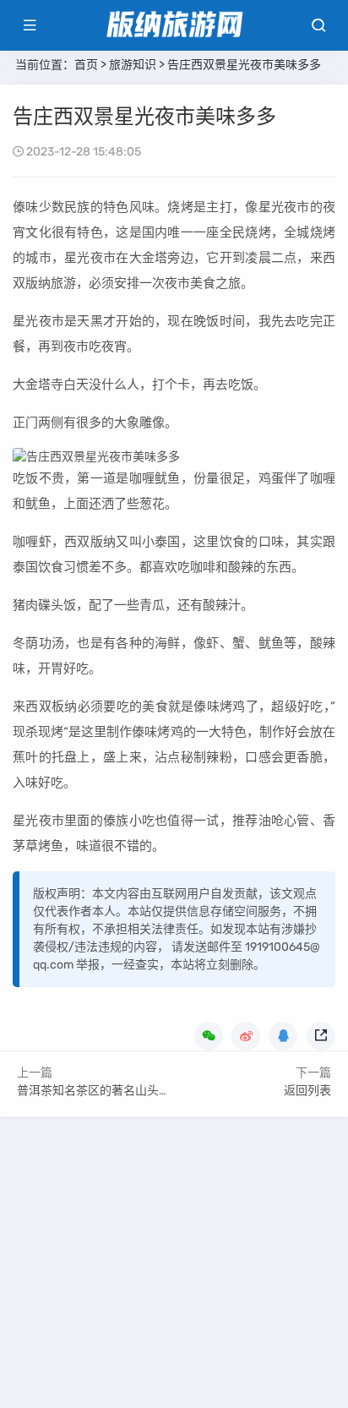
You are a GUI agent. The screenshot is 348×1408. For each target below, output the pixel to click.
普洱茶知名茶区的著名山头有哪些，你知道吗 (135, 1090)
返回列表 (307, 1090)
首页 (86, 64)
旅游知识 (132, 64)
